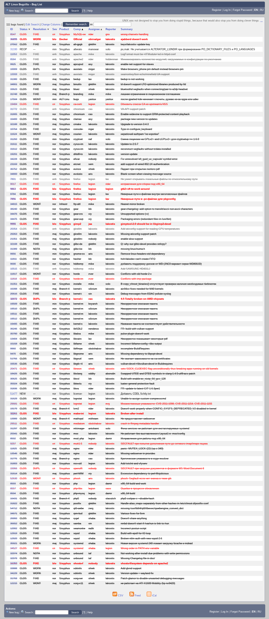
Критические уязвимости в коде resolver (145, 458)
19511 (13, 313)
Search (29, 10)
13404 (13, 338)
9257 (13, 443)
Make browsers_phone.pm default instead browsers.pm (152, 69)
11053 (13, 54)
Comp (78, 29)
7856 (13, 198)
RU (261, 9)
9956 (13, 253)
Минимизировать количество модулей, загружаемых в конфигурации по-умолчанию (171, 59)
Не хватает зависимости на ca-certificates (145, 358)
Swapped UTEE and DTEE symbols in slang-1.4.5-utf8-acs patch (158, 373)
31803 (13, 463)
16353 (13, 563)
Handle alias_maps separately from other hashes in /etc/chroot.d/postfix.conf (165, 503)
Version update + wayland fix (137, 573)
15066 (13, 468)
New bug (14, 10)
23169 (13, 164)
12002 (13, 528)
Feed (137, 595)
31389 (13, 248)
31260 (13, 139)
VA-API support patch (133, 109)
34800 (13, 174)
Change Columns (51, 24)
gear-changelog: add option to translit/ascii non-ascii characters (157, 209)
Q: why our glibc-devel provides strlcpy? (143, 244)
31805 (13, 114)
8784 (13, 194)
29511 (13, 423)
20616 (13, 293)
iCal (154, 595)
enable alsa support (132, 238)
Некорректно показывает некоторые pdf (144, 338)
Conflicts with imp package (136, 278)
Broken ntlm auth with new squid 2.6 (141, 538)
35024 (13, 383)
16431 (13, 498)
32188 (13, 124)
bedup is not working (132, 79)
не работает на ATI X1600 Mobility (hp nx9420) (148, 583)
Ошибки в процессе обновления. (140, 488)
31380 (13, 79)
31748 (13, 94)
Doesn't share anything (134, 518)
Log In (227, 9)
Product (64, 29)
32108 (13, 244)
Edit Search (32, 24)
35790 (13, 333)
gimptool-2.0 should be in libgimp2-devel (146, 223)
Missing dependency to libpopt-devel (141, 353)
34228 (13, 159)
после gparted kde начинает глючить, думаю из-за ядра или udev (160, 99)
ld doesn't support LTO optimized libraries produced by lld (153, 84)
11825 (13, 448)
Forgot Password (242, 9)
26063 (13, 233)
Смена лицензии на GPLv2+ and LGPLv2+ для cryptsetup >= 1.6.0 (160, 139)
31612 (13, 149)
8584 (13, 59)
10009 (13, 69)
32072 (13, 298)
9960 (13, 348)
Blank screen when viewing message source (146, 174)
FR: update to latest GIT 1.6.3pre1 (140, 388)
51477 (13, 393)
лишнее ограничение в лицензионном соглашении (150, 94)
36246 (13, 328)
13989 (13, 418)
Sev (54, 29)
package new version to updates (139, 119)
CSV (120, 595)
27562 (13, 44)
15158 (13, 343)
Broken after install (132, 413)
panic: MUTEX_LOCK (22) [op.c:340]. (142, 448)
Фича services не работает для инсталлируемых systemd (155, 428)
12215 (13, 583)
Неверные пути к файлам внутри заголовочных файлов (154, 194)
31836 (13, 388)
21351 (13, 238)
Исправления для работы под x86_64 (143, 438)
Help (90, 10)
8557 (13, 488)
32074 (13, 553)
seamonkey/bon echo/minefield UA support (145, 74)
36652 (13, 523)
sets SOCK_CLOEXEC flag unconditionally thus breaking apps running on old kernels (169, 368)
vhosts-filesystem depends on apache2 (144, 563)
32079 (13, 558)
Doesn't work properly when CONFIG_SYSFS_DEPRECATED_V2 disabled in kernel (168, 408)
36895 (13, 39)
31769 (13, 578)
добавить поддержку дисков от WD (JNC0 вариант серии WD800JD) (161, 263)
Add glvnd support (131, 568)
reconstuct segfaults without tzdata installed (146, 149)
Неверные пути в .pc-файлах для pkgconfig (148, 198)
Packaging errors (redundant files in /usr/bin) (146, 219)
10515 (13, 268)
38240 (13, 209)
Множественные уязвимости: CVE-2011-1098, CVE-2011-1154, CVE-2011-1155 (166, 403)
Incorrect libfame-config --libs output (141, 343)
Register (216, 9)
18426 (13, 373)
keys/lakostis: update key (135, 44)
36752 (13, 169)
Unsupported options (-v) (135, 213)
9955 (13, 223)
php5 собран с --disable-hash (137, 498)
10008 (13, 74)
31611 (13, 144)
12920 (13, 538)
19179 (13, 408)
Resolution (41, 29)
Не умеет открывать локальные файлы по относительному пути (159, 179)
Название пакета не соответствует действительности (153, 323)
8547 (13, 34)
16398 (13, 288)
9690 (13, 263)
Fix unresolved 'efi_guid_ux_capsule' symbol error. (149, 159)
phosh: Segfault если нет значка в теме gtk (146, 478)
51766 (13, 358)
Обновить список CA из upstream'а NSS (144, 104)
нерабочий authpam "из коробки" (140, 134)
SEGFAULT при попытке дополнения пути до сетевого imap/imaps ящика (164, 443)
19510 (13, 308)
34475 (13, 219)
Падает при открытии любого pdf (140, 169)
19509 (13, 303)
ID (11, 29)
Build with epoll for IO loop (136, 533)
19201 (13, 154)
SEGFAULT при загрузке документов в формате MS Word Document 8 (162, 468)
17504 (13, 99)
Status (25, 29)
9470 (13, 353)
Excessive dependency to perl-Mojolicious (145, 473)
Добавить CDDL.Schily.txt (136, 393)
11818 (13, 278)
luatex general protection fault (137, 383)
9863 (13, 188)
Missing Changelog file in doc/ (138, 558)
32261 (13, 413)
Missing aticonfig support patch (138, 233)
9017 (13, 184)
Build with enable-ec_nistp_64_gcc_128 (143, 378)
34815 (13, 204)
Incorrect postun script (133, 528)
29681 (13, 403)
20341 (13, 433)
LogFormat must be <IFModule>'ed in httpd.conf (148, 54)
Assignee (95, 29)
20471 (13, 368)
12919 (13, 533)
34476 (13, 213)
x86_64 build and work (133, 483)
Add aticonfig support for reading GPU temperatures (150, 228)
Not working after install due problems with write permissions (155, 553)
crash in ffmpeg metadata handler (140, 423)
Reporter (111, 29)
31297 (13, 428)
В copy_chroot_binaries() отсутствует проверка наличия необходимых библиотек (168, 283)
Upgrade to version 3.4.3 (135, 124)
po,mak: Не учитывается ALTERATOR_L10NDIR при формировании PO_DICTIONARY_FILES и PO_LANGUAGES (188, 49)
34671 (13, 513)
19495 (13, 323)
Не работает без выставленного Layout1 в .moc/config (153, 433)
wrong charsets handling (134, 34)
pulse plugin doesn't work (135, 333)
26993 (13, 518)
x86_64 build (128, 493)
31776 (13, 458)
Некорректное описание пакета (139, 303)
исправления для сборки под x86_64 (142, 184)
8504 (13, 493)
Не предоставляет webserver (138, 418)
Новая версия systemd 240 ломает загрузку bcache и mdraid (157, 543)
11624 (13, 134)
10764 (13, 129)
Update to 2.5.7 (129, 144)
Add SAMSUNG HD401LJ (135, 268)
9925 (13, 64)
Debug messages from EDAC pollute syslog (146, 293)
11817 (13, 273)
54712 (13, 508)
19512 (13, 318)
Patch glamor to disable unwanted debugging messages (152, 578)
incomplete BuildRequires (135, 348)
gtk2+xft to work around (135, 188)
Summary (127, 29)
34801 (13, 84)
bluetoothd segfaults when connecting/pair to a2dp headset (154, 89)
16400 (13, 119)
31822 (13, 503)
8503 (13, 483)
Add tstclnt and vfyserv (134, 463)
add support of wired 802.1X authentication (145, 164)
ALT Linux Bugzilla (17, 4)
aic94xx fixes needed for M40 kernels (142, 288)
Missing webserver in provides (138, 453)
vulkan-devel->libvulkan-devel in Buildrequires (147, 363)
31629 (13, 398)
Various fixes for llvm (133, 513)
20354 (13, 228)
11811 (13, 258)
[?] (83, 10)
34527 (13, 548)
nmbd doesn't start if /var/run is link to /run (145, 523)
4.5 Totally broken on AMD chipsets (142, 298)
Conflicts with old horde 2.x (136, 273)
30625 (13, 378)
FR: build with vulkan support (137, 328)
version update (129, 154)
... (261, 20)
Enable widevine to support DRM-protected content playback (155, 114)
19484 (13, 104)
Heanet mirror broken (133, 204)
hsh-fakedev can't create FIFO (138, 258)
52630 (13, 478)
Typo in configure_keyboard (136, 129)
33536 (13, 363)
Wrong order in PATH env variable (140, 548)
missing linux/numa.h (133, 248)
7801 (13, 179)
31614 (13, 473)
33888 (13, 568)
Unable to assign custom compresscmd (143, 398)
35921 (13, 543)
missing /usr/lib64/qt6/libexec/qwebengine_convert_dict (152, 508)
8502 (13, 438)
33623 (13, 89)
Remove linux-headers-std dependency (143, 253)
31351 (13, 283)
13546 (13, 453)
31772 (13, 109)
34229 (13, 573)
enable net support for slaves (137, 64)
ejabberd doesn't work (134, 39)
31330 (13, 49)
